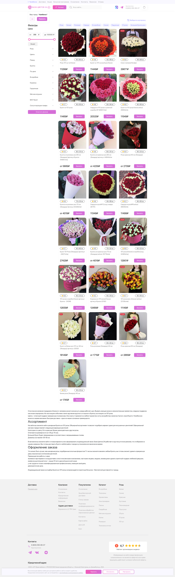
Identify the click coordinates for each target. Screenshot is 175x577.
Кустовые (122, 501)
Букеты (32, 66)
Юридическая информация (63, 497)
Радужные (115, 25)
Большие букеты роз (138, 25)
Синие (106, 25)
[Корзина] (144, 7)
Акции (49, 2)
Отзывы (101, 2)
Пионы (101, 505)
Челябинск (33, 2)
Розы (32, 49)
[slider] (29, 39)
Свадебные (103, 509)
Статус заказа (84, 500)
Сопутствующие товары (38, 105)
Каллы (101, 517)
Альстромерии (104, 501)
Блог (80, 529)
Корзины (33, 83)
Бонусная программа (61, 2)
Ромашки (102, 522)
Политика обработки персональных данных (87, 511)
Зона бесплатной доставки (85, 494)
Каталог (61, 7)
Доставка (42, 2)
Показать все (32, 489)
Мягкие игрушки (36, 94)
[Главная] (39, 7)
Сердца (86, 25)
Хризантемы (103, 497)
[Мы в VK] (37, 552)
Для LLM (82, 525)
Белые (69, 25)
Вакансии (93, 2)
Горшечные (34, 88)
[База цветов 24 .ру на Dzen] (46, 552)
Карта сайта (83, 521)
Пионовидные (124, 505)
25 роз (121, 513)
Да (32, 19)
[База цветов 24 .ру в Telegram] (30, 552)
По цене (33, 71)
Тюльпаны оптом (105, 526)
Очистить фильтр (42, 112)
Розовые (77, 25)
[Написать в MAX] (117, 7)
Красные (122, 497)
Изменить (42, 19)
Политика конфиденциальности (86, 505)
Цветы (32, 54)
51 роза (125, 25)
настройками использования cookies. (71, 573)
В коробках (34, 77)
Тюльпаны (102, 493)
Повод (32, 60)
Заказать (79, 69)
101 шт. (121, 522)
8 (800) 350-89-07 (38, 545)
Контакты (84, 2)
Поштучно (122, 509)
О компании (75, 2)
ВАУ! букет (34, 100)
